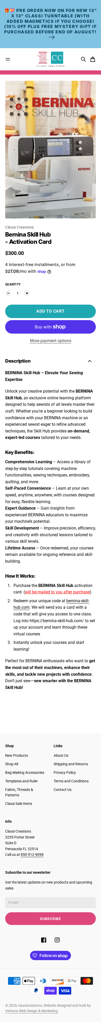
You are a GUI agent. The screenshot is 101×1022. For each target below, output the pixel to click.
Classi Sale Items (18, 804)
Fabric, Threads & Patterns (19, 792)
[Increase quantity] (27, 293)
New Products (16, 755)
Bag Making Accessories (24, 772)
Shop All (11, 764)
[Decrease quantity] (8, 293)
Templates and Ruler (21, 781)
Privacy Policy (65, 772)
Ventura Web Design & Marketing (31, 1011)
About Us (61, 755)
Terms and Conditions (71, 781)
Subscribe (50, 919)
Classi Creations (19, 227)
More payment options (50, 340)
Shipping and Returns (71, 764)
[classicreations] (50, 59)
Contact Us (62, 790)
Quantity (12, 284)
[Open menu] (7, 59)
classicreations (30, 1005)
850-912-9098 (32, 854)
